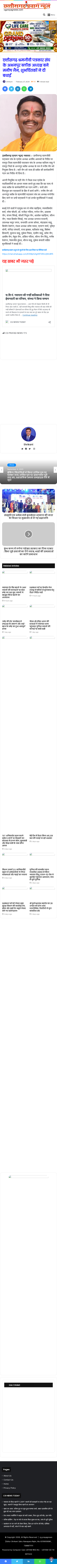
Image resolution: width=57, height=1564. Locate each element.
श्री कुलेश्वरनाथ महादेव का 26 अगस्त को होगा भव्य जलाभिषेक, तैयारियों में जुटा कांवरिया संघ (41, 907)
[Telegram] (30, 88)
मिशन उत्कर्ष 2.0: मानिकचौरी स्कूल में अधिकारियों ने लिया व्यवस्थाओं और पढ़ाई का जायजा (14, 872)
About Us (7, 1476)
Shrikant (9, 82)
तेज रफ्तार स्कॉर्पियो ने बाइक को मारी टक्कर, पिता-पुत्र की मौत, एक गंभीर (28, 1515)
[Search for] (44, 15)
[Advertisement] (28, 345)
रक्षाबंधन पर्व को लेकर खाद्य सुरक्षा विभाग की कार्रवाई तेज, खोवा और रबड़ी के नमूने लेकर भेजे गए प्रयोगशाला (14, 907)
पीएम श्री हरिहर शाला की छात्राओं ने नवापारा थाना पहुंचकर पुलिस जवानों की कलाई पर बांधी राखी (40, 625)
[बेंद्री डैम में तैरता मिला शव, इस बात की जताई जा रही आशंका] (42, 734)
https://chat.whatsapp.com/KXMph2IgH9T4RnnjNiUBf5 (27, 254)
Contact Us (8, 1480)
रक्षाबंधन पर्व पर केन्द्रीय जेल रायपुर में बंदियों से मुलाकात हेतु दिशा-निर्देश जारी (42, 590)
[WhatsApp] (24, 88)
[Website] (23, 449)
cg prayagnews (46, 1537)
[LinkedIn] (17, 88)
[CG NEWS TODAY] (28, 6)
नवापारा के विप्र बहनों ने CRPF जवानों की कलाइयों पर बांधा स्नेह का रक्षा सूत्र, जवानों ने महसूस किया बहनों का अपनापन (14, 592)
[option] (28, 469)
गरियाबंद (11, 465)
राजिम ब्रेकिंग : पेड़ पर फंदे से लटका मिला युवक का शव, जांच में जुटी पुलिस (28, 1520)
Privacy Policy (10, 1488)
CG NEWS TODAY (11, 1495)
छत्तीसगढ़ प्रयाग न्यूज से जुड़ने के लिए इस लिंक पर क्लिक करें (24, 250)
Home (6, 1484)
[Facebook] (5, 88)
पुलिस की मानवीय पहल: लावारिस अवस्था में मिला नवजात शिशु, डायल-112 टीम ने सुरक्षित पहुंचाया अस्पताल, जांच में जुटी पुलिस (42, 874)
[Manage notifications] (51, 1559)
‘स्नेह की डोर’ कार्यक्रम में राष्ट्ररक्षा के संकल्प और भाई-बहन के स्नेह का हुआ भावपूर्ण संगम (13, 625)
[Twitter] (11, 88)
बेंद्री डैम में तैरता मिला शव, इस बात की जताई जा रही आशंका (41, 836)
